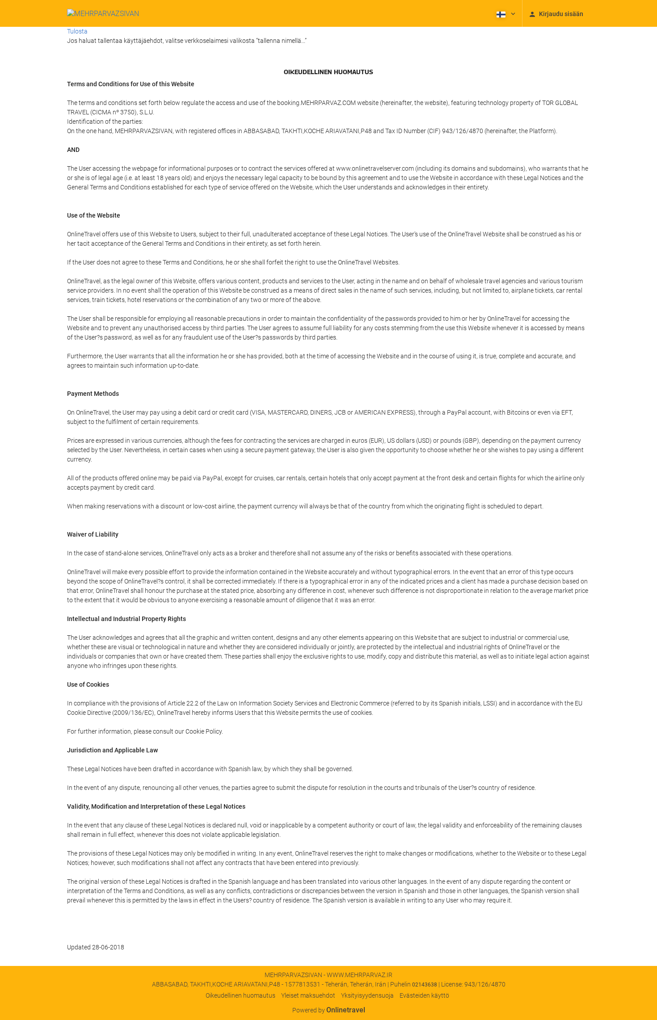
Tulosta (77, 31)
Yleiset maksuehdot (308, 995)
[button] (505, 13)
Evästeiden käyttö (424, 995)
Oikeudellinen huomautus (240, 995)
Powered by (328, 1010)
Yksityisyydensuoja (367, 995)
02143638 (424, 985)
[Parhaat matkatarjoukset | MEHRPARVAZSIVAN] (103, 13)
